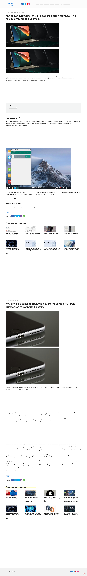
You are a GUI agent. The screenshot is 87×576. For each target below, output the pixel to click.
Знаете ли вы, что (16, 110)
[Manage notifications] (84, 574)
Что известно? (13, 107)
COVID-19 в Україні (66, 4)
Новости (37, 4)
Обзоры (41, 4)
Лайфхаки (52, 4)
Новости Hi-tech (13, 12)
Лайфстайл (57, 4)
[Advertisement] (43, 92)
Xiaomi (8, 212)
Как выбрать (46, 4)
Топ (61, 4)
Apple (8, 476)
